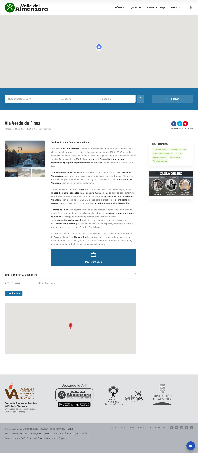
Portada (8, 129)
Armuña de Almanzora (19, 433)
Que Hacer (136, 7)
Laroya (55, 433)
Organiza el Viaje (156, 7)
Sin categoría (175, 157)
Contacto (176, 7)
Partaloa (8, 438)
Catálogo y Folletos (160, 427)
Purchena (16, 438)
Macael (72, 433)
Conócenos (118, 7)
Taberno (41, 438)
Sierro (29, 438)
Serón (23, 438)
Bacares (33, 433)
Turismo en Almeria (160, 161)
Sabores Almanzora (160, 157)
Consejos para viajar (178, 149)
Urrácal (54, 438)
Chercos (48, 433)
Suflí (35, 438)
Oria (89, 433)
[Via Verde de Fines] (11, 172)
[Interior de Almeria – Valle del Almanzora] (26, 7)
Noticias (179, 153)
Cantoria (40, 433)
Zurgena (62, 438)
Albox (7, 433)
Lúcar (66, 433)
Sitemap (70, 428)
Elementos (19, 129)
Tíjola (48, 438)
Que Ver (30, 129)
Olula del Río (81, 433)
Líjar (61, 433)
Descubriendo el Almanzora (163, 153)
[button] (190, 7)
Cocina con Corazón (160, 149)
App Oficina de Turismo (144, 427)
